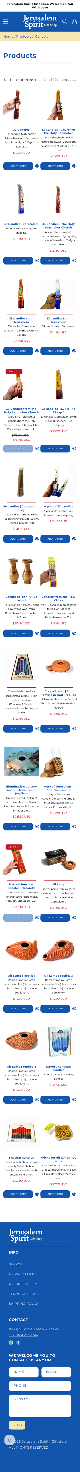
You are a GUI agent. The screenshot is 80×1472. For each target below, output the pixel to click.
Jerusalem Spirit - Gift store (44, 1441)
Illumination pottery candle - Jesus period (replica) (22, 790)
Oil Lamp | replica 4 (21, 1066)
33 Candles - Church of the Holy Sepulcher (58, 131)
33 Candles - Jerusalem (21, 224)
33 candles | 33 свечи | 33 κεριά (58, 410)
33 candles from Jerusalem (59, 320)
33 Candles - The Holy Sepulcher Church (58, 225)
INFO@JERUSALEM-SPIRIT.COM (34, 1329)
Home (8, 36)
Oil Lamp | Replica (21, 975)
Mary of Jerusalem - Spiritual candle (58, 788)
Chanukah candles (21, 691)
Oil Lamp (58, 884)
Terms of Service (25, 1294)
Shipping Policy (24, 1303)
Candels (41, 36)
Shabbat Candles (21, 1157)
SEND (17, 1425)
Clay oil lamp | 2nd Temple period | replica (58, 693)
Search (16, 1264)
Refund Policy (23, 1284)
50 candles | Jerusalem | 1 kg (21, 508)
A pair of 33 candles (58, 506)
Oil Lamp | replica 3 (58, 975)
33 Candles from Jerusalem (21, 320)
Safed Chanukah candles (58, 1068)
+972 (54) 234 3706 (23, 1335)
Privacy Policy (23, 1274)
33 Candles (21, 129)
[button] (5, 21)
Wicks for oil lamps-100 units (58, 1159)
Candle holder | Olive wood (22, 598)
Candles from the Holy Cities (59, 598)
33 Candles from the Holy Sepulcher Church (21, 410)
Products (24, 36)
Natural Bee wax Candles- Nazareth (21, 886)
